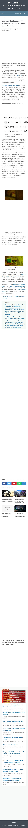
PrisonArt (14, 3)
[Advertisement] (14, 47)
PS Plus (19, 276)
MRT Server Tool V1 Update (10, 745)
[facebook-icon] (8, 8)
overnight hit (19, 75)
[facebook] (4, 483)
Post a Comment (5, 30)
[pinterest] (13, 483)
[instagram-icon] (15, 8)
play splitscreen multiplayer (17, 286)
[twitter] (9, 483)
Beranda (14, 822)
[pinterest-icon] (19, 8)
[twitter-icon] (12, 8)
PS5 (13, 276)
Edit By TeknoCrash (21, 825)
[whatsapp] (19, 483)
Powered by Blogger (11, 825)
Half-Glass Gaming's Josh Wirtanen (11, 85)
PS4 (8, 276)
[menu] (3, 13)
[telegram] (23, 483)
